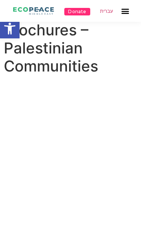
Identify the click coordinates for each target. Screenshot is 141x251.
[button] (10, 28)
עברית (106, 11)
